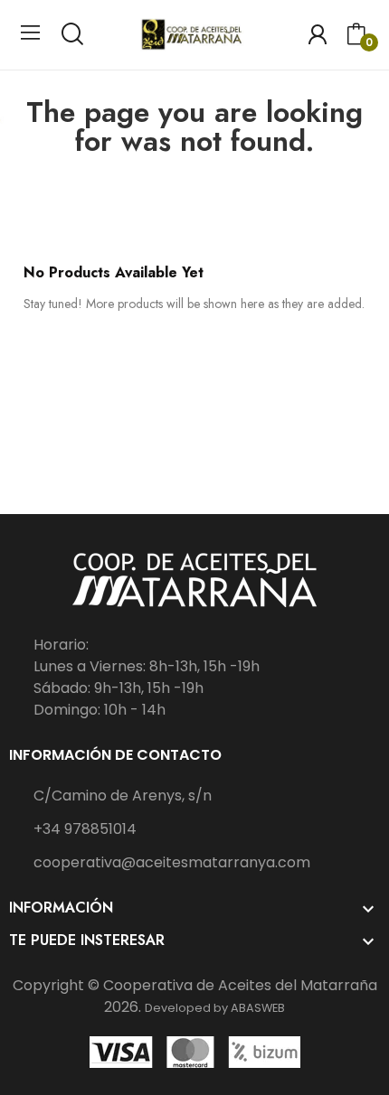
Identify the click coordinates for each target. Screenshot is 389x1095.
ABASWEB (258, 1007)
